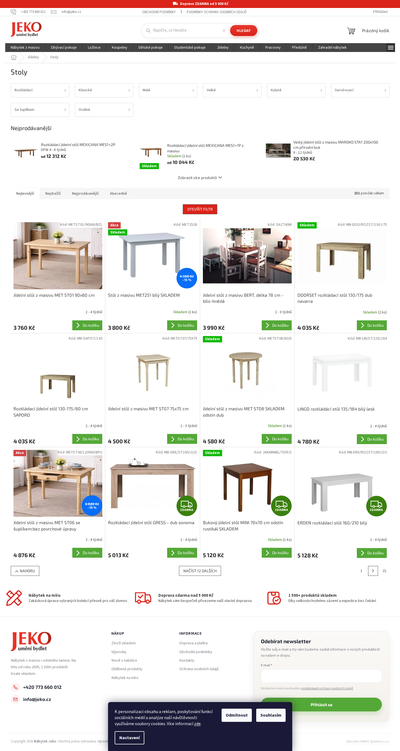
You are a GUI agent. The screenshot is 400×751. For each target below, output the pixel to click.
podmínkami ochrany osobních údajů (327, 688)
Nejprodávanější (85, 193)
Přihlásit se (321, 704)
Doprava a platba (193, 643)
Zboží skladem (123, 643)
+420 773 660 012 (42, 687)
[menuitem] (25, 47)
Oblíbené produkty (126, 669)
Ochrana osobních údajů (199, 669)
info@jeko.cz (37, 699)
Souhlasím (271, 715)
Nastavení (129, 738)
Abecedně (118, 193)
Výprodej (118, 652)
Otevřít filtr (200, 209)
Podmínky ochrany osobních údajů (217, 12)
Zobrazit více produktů (197, 177)
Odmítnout (237, 715)
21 (385, 571)
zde (197, 724)
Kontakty (186, 660)
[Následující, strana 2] (373, 571)
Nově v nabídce (124, 660)
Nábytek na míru (124, 678)
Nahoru (27, 570)
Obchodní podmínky (159, 12)
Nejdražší (53, 193)
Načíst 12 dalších (200, 570)
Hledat (244, 30)
